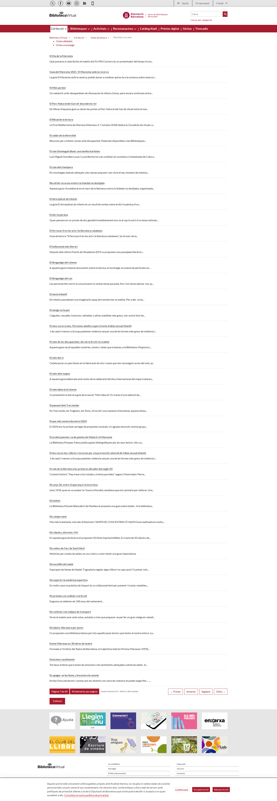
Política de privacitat (117, 773)
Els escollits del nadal (61, 564)
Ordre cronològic (65, 45)
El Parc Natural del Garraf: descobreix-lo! (73, 103)
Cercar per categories (201, 20)
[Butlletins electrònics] (85, 2)
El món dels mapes (60, 373)
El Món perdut (58, 87)
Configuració (181, 789)
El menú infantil (58, 294)
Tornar (57, 701)
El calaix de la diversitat (63, 135)
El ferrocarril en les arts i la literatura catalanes (76, 230)
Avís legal (112, 768)
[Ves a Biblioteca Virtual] (145, 15)
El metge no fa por (60, 309)
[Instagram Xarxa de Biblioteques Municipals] (77, 2)
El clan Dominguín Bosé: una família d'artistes (75, 151)
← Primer (175, 691)
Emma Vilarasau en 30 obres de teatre (71, 643)
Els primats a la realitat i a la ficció (68, 595)
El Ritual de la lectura (61, 119)
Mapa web (181, 764)
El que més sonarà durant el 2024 (68, 421)
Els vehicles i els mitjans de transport (70, 611)
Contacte (181, 773)
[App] (93, 2)
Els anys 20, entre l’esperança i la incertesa (74, 484)
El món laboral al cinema (63, 389)
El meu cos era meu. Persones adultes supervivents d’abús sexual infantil (90, 325)
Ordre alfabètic (64, 41)
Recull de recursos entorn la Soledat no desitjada (77, 182)
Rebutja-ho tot (221, 789)
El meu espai (202, 3)
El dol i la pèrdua (59, 214)
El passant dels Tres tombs (64, 405)
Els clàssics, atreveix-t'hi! (64, 532)
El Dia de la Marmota (61, 55)
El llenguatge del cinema (63, 262)
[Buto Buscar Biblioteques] (225, 14)
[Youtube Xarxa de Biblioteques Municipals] (69, 2)
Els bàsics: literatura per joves (66, 627)
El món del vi (57, 357)
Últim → (220, 691)
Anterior (191, 691)
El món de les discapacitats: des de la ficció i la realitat (79, 341)
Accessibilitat (114, 764)
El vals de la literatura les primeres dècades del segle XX (81, 468)
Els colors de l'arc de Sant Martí (67, 548)
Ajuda (185, 3)
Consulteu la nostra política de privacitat (86, 795)
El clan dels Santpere (61, 167)
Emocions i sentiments (62, 659)
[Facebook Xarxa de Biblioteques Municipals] (61, 2)
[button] (59, 691)
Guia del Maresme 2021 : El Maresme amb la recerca (79, 71)
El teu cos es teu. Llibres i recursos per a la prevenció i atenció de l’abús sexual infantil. (98, 452)
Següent (205, 691)
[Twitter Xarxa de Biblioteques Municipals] (53, 2)
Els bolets (55, 500)
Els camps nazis (58, 516)
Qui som (180, 768)
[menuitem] (57, 28)
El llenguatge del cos (61, 278)
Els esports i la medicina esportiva (69, 579)
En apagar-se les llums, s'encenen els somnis (74, 675)
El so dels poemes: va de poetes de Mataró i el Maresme (81, 437)
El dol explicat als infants (63, 198)
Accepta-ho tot (201, 789)
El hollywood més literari (64, 246)
